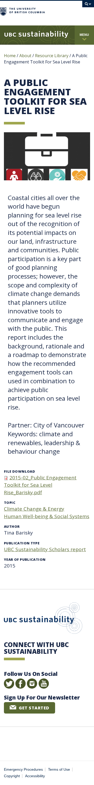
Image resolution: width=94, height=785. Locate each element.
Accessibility (35, 776)
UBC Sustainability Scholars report (45, 549)
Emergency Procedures (23, 769)
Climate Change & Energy (34, 508)
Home (10, 55)
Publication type (21, 543)
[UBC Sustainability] (36, 35)
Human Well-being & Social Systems (46, 516)
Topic (9, 502)
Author (12, 526)
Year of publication (24, 559)
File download (19, 471)
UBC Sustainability (43, 619)
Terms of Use (59, 769)
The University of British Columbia (63, 11)
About (25, 55)
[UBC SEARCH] (88, 6)
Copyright (12, 776)
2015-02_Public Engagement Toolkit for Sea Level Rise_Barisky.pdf (40, 485)
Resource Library (52, 55)
